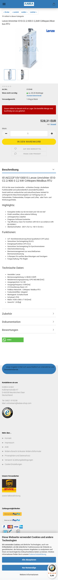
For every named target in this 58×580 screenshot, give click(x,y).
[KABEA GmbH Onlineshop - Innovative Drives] (29, 4)
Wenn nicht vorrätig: (10, 93)
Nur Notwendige (29, 568)
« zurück (15, 12)
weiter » (24, 12)
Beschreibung (10, 169)
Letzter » (33, 12)
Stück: (4, 128)
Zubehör (7, 313)
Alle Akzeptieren (29, 560)
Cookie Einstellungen (13, 464)
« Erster (6, 12)
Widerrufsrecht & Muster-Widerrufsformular (23, 451)
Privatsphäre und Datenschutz (17, 456)
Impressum (9, 443)
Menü (4, 4)
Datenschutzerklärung (37, 554)
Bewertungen (10, 330)
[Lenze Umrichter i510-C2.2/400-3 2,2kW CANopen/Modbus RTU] (28, 48)
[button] (6, 134)
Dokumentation (11, 321)
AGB (6, 447)
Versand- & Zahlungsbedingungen (19, 460)
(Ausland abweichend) (34, 96)
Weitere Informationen (29, 575)
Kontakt (8, 438)
